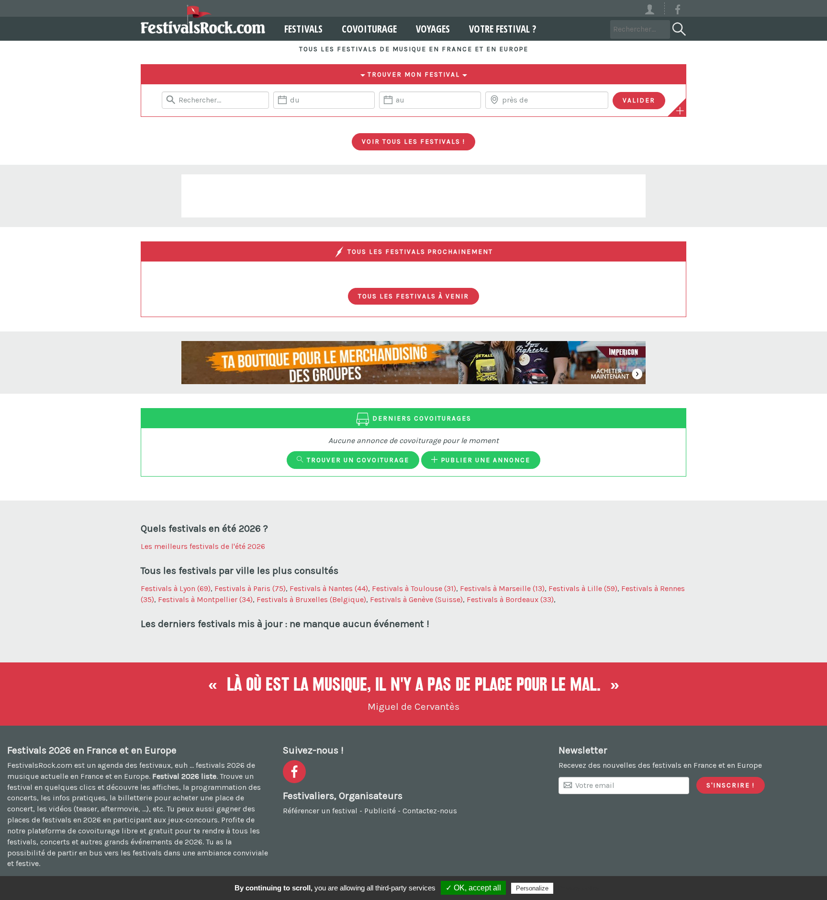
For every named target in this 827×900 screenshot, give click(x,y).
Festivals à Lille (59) (582, 588)
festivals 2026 (220, 765)
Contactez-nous (429, 810)
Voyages (433, 28)
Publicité (380, 810)
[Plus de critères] (680, 110)
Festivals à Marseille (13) (502, 588)
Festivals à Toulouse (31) (414, 588)
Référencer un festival (320, 810)
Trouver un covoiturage (356, 460)
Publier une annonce (484, 460)
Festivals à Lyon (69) (176, 588)
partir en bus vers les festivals (109, 852)
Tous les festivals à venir (413, 296)
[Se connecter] (654, 8)
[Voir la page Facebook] (677, 11)
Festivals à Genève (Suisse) (416, 599)
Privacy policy (578, 888)
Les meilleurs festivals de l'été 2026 (203, 546)
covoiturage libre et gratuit (125, 830)
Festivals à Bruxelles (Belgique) (311, 599)
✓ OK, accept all (473, 888)
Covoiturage (369, 28)
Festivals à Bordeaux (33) (510, 599)
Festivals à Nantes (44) (329, 588)
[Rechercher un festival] (678, 27)
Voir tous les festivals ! (413, 141)
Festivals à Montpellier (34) (205, 599)
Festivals (303, 28)
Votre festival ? (502, 28)
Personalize (532, 888)
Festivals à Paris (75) (250, 588)
